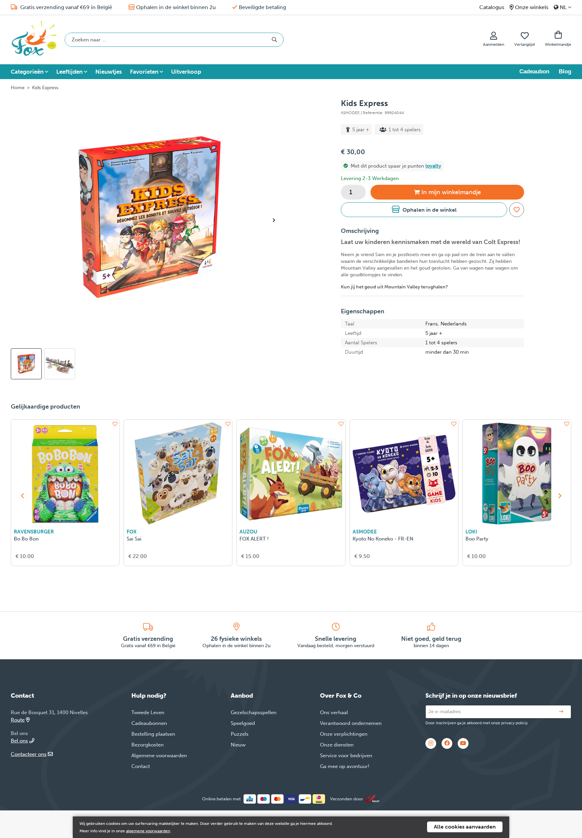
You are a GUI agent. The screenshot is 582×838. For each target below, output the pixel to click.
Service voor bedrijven (346, 756)
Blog (565, 71)
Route (18, 720)
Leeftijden (69, 71)
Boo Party (476, 539)
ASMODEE (365, 532)
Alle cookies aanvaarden (465, 827)
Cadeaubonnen (149, 723)
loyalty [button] (433, 166)
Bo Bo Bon (26, 539)
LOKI (471, 532)
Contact (140, 766)
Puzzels (240, 734)
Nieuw (238, 745)
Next (277, 220)
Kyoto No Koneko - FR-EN (383, 539)
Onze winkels (531, 7)
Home (18, 88)
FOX (132, 532)
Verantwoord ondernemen (351, 723)
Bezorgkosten (147, 745)
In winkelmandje (451, 192)
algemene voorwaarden (148, 831)
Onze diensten (337, 745)
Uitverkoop (186, 71)
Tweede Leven (147, 712)
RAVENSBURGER (34, 532)
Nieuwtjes (108, 71)
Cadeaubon (534, 71)
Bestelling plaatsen (153, 734)
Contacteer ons (28, 754)
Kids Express (45, 88)
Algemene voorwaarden (159, 756)
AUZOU (248, 532)
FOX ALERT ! (254, 539)
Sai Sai (134, 539)
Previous (22, 495)
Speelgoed (243, 723)
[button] (424, 209)
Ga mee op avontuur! (344, 766)
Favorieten (144, 71)
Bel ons (19, 741)
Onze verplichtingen (343, 734)
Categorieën (27, 71)
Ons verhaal (334, 712)
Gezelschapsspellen (254, 712)
